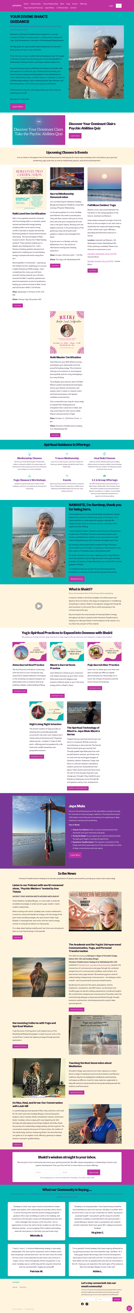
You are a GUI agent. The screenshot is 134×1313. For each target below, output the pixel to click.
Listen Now (17, 937)
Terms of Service (17, 1309)
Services (23, 1287)
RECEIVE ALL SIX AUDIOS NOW (78, 788)
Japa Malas (49, 8)
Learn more (75, 136)
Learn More (17, 106)
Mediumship (36, 4)
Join (118, 6)
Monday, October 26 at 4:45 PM (100, 261)
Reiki (62, 4)
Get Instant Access (20, 691)
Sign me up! (93, 1172)
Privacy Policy (29, 1309)
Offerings (83, 4)
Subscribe (117, 1299)
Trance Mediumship (50, 4)
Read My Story (77, 579)
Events (74, 4)
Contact (73, 8)
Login (111, 6)
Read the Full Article (76, 1009)
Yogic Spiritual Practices (33, 8)
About (26, 4)
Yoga (68, 4)
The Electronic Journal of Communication (95, 965)
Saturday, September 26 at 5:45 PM (102, 254)
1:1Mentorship (62, 8)
